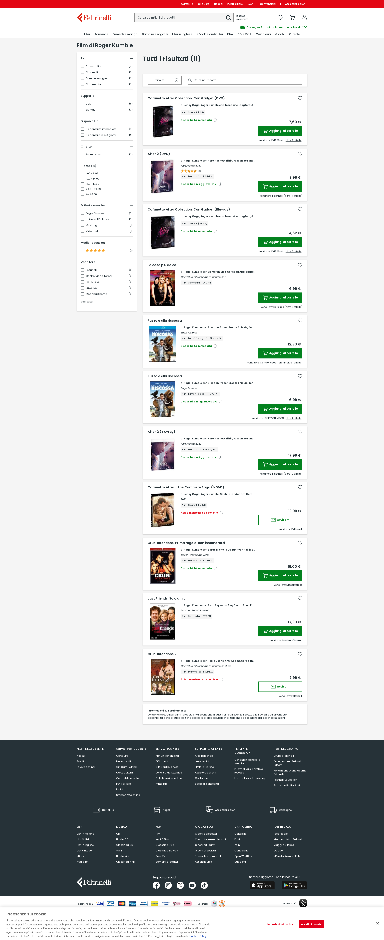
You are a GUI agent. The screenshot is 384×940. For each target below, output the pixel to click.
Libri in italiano (85, 833)
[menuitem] (87, 34)
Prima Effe (161, 783)
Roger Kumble (193, 160)
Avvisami (283, 520)
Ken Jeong (255, 327)
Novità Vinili (123, 856)
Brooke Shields (238, 327)
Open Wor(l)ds (243, 856)
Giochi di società (205, 850)
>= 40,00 (91, 194)
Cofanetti (92, 72)
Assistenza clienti (296, 4)
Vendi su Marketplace (169, 772)
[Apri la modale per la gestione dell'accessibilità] (303, 903)
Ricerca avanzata (242, 17)
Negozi (218, 4)
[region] (192, 923)
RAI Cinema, (188, 166)
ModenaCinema (96, 294)
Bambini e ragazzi (97, 78)
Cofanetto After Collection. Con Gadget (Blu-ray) (189, 209)
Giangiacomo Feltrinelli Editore (288, 763)
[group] (249, 27)
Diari (237, 839)
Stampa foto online (128, 795)
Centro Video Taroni (99, 276)
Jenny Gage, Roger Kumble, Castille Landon (212, 494)
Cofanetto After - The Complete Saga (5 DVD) (186, 487)
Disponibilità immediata (101, 129)
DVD (88, 103)
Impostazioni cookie (280, 924)
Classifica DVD (165, 845)
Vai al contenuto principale (93, 3)
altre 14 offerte (293, 196)
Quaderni (240, 861)
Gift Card (203, 4)
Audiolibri (82, 861)
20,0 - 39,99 (93, 189)
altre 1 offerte (293, 362)
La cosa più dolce (162, 265)
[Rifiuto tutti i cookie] (377, 923)
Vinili (119, 850)
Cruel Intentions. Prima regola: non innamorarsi (186, 543)
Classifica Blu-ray (167, 850)
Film (158, 833)
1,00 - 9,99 (92, 173)
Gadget (278, 850)
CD (118, 833)
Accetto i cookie (311, 924)
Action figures (203, 861)
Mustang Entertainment (194, 610)
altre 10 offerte (293, 473)
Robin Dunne (216, 661)
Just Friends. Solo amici (167, 598)
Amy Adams (232, 661)
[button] (229, 18)
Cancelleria (241, 850)
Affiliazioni (162, 761)
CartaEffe (187, 4)
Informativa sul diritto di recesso (249, 770)
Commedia (93, 84)
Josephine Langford (237, 105)
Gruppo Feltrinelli (284, 755)
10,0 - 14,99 (92, 178)
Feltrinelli (91, 270)
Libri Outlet (83, 839)
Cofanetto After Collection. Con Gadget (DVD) (186, 98)
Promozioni (93, 154)
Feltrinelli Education (285, 779)
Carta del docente (127, 778)
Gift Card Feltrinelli (127, 767)
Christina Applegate (240, 271)
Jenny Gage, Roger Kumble (201, 105)
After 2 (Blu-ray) (161, 432)
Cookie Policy (198, 936)
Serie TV (160, 856)
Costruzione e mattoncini (210, 839)
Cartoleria (240, 833)
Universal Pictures (97, 219)
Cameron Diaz (217, 271)
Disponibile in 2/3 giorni (101, 135)
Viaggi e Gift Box (284, 845)
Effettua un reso (204, 767)
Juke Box (91, 288)
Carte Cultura (124, 772)
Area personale (204, 755)
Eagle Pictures (95, 213)
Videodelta (93, 231)
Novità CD (122, 839)
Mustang (91, 225)
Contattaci (201, 778)
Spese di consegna (207, 783)
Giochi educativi (205, 845)
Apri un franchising (167, 755)
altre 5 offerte (293, 251)
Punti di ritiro (235, 4)
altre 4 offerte (293, 140)
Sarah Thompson (252, 661)
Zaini (237, 845)
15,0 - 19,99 (92, 184)
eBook (80, 856)
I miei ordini (202, 761)
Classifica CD (124, 845)
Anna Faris (249, 605)
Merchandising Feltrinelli (288, 839)
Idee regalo (281, 833)
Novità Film (162, 839)
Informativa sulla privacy (249, 778)
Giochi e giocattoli (206, 833)
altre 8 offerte (293, 307)
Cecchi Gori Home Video (195, 555)
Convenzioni (268, 4)
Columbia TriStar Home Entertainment (203, 277)
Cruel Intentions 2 (162, 654)
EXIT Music (92, 282)
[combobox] (184, 17)
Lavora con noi (86, 767)
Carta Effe (122, 755)
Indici (119, 789)
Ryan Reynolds (217, 605)
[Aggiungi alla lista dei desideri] (300, 98)
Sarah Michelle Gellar (222, 549)
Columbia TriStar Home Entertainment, (203, 666)
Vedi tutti (87, 301)
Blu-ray (90, 109)
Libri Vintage (84, 850)
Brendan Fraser (218, 327)
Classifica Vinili (125, 861)
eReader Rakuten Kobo (287, 856)
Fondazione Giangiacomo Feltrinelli (290, 772)
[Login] (304, 17)
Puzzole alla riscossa (165, 320)
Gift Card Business (167, 767)
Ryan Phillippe (246, 549)
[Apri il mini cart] (292, 17)
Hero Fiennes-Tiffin (220, 160)
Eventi (251, 4)
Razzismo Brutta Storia (288, 785)
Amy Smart (235, 605)
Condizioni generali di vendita (247, 761)
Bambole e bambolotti (208, 856)
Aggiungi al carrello (283, 131)
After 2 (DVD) (159, 154)
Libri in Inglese (85, 845)
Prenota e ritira (124, 761)
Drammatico (94, 66)
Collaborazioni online (169, 778)
